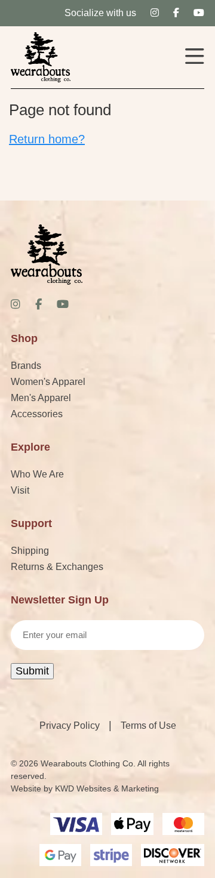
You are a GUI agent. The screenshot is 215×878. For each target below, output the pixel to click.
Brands (26, 366)
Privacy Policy (69, 725)
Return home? (47, 139)
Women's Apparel (48, 382)
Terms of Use (148, 725)
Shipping (30, 551)
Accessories (37, 414)
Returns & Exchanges (57, 567)
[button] (194, 57)
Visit (20, 490)
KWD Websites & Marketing (107, 788)
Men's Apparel (41, 398)
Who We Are (37, 474)
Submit (32, 671)
